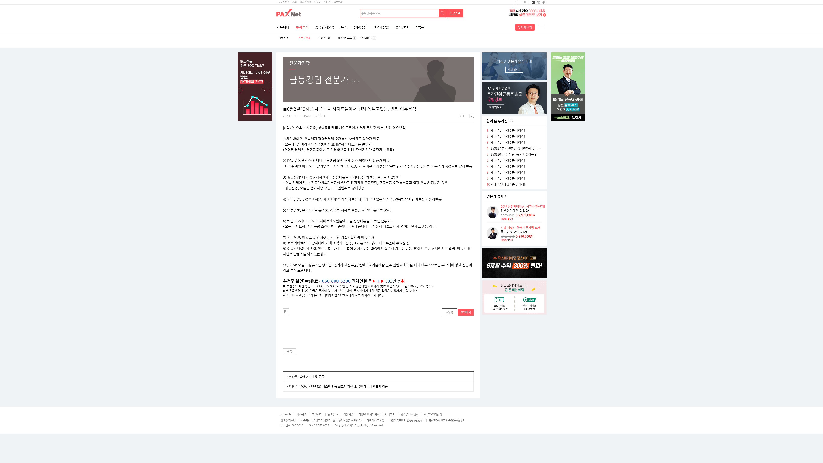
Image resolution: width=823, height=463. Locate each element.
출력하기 (471, 116)
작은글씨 (460, 116)
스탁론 (419, 27)
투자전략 (302, 27)
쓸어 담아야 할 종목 (311, 376)
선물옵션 (360, 27)
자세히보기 (514, 69)
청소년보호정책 (410, 414)
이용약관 (348, 414)
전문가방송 (381, 27)
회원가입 (541, 2)
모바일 (327, 2)
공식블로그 (283, 2)
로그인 (522, 2)
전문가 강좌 (495, 196)
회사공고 (301, 414)
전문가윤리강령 (433, 414)
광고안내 (333, 414)
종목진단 (401, 27)
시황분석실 (324, 37)
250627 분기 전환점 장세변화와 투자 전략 (516, 148)
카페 (294, 2)
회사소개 (286, 414)
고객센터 (317, 414)
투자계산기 (525, 27)
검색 (442, 13)
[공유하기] (286, 311)
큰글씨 (464, 116)
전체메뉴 (541, 27)
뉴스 (344, 27)
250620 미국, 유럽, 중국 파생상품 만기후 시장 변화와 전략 (516, 154)
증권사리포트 (345, 37)
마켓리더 (283, 37)
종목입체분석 (324, 27)
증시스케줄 (305, 2)
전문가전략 (304, 37)
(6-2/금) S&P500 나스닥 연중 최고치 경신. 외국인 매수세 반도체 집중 (343, 386)
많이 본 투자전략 (499, 121)
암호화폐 (338, 2)
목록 (289, 351)
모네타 (317, 2)
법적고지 (390, 414)
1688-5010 (296, 425)
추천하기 (465, 312)
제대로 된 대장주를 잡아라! (508, 130)
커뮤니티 (282, 27)
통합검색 (455, 13)
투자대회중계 (364, 37)
